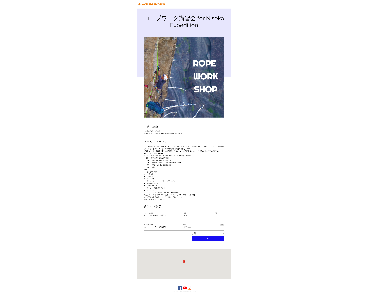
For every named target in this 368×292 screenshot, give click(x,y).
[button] (241, 8)
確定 (208, 238)
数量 (216, 213)
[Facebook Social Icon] (180, 288)
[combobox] (219, 217)
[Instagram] (189, 288)
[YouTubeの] (185, 288)
